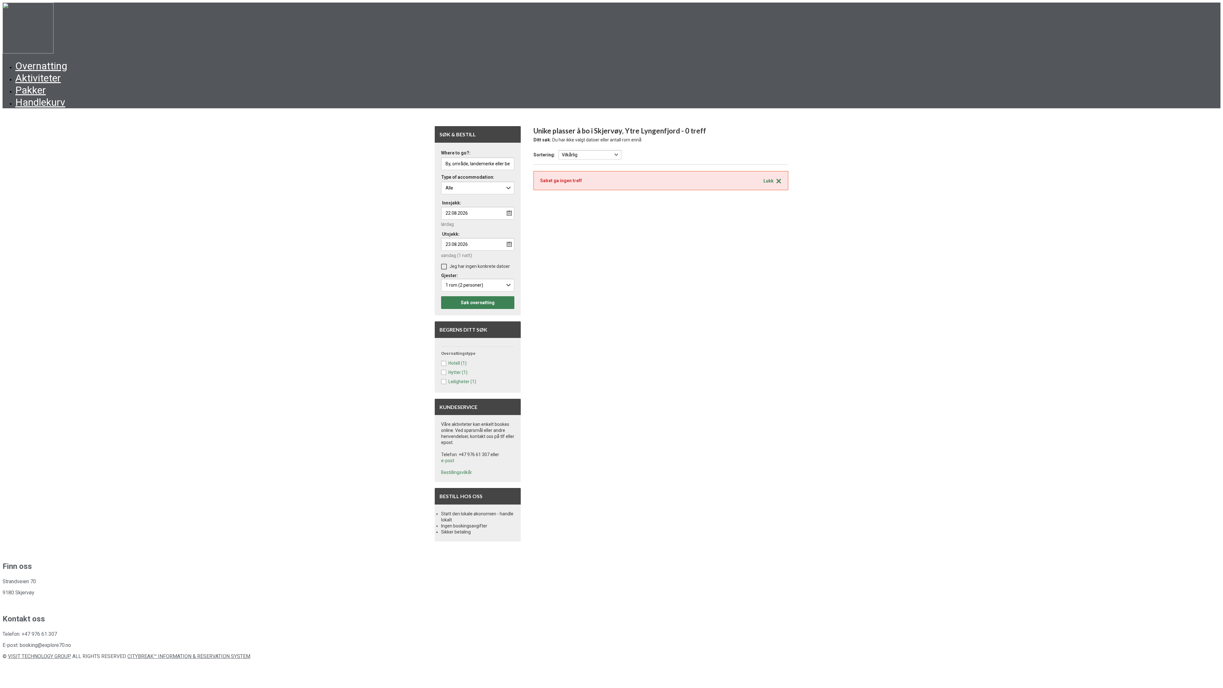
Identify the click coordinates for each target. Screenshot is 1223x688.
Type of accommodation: (467, 177)
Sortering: (544, 154)
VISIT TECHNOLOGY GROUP (39, 656)
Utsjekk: (451, 234)
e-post (447, 460)
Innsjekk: (451, 202)
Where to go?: (455, 153)
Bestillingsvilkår (456, 472)
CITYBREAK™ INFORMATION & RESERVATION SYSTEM (188, 656)
